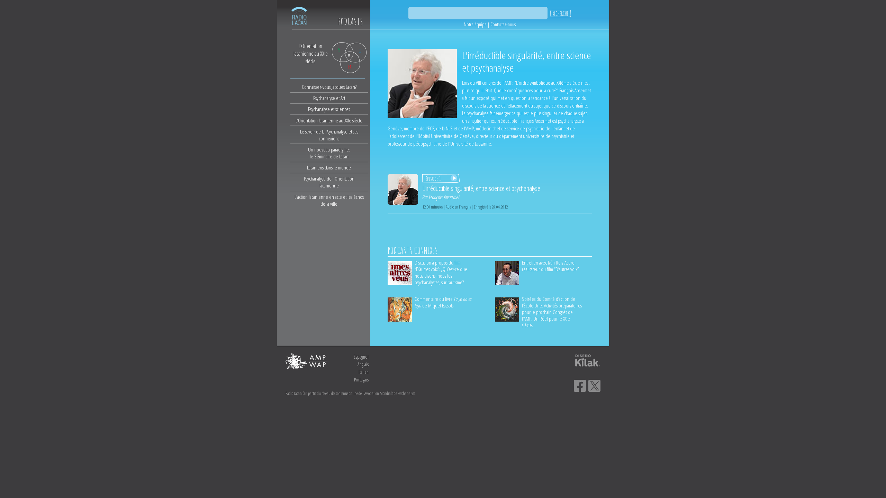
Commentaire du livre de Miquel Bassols (443, 302)
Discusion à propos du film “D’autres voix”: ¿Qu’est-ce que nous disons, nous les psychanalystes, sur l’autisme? (441, 272)
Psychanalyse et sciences (329, 108)
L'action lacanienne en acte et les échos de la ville (329, 200)
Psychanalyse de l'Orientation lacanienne (329, 182)
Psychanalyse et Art (329, 97)
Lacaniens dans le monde (329, 167)
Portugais (361, 379)
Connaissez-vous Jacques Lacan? (329, 86)
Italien (364, 372)
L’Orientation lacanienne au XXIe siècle (329, 120)
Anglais (363, 364)
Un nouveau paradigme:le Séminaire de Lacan (329, 153)
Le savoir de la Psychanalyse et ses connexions (329, 135)
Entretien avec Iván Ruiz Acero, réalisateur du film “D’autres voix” (550, 266)
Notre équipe (475, 24)
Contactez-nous (503, 24)
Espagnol (361, 356)
